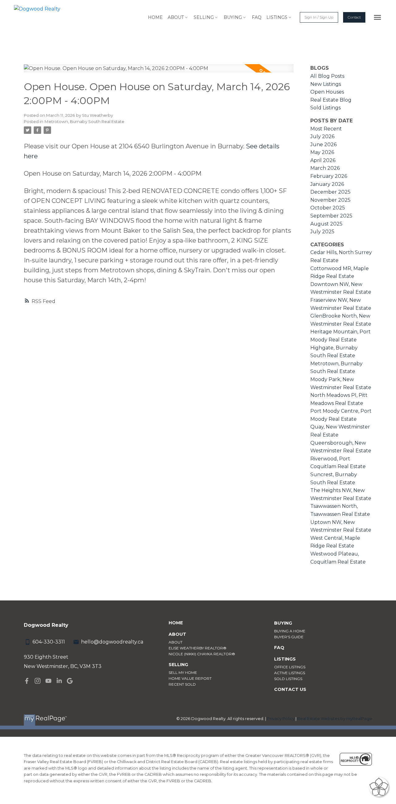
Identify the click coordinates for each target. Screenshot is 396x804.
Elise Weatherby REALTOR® (197, 648)
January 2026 (327, 184)
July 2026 (322, 136)
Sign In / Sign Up (318, 17)
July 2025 (322, 232)
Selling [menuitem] (204, 17)
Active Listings (289, 672)
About (176, 642)
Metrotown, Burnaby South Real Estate (84, 121)
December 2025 (330, 192)
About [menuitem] (176, 17)
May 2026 (322, 152)
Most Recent (326, 129)
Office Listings (289, 667)
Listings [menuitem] (276, 17)
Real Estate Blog (330, 100)
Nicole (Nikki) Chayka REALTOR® (202, 654)
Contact (354, 17)
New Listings (325, 84)
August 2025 (326, 224)
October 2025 (327, 208)
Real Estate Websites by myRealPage (334, 718)
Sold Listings (325, 108)
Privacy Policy (281, 718)
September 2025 (331, 216)
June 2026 (323, 144)
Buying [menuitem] (233, 17)
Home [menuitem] (155, 17)
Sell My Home (183, 672)
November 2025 (330, 200)
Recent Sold (182, 684)
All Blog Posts (327, 76)
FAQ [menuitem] (256, 17)
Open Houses (327, 92)
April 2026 (322, 160)
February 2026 (328, 176)
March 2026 (325, 168)
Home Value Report (190, 678)
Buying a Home (289, 631)
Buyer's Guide (288, 637)
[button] (319, 17)
